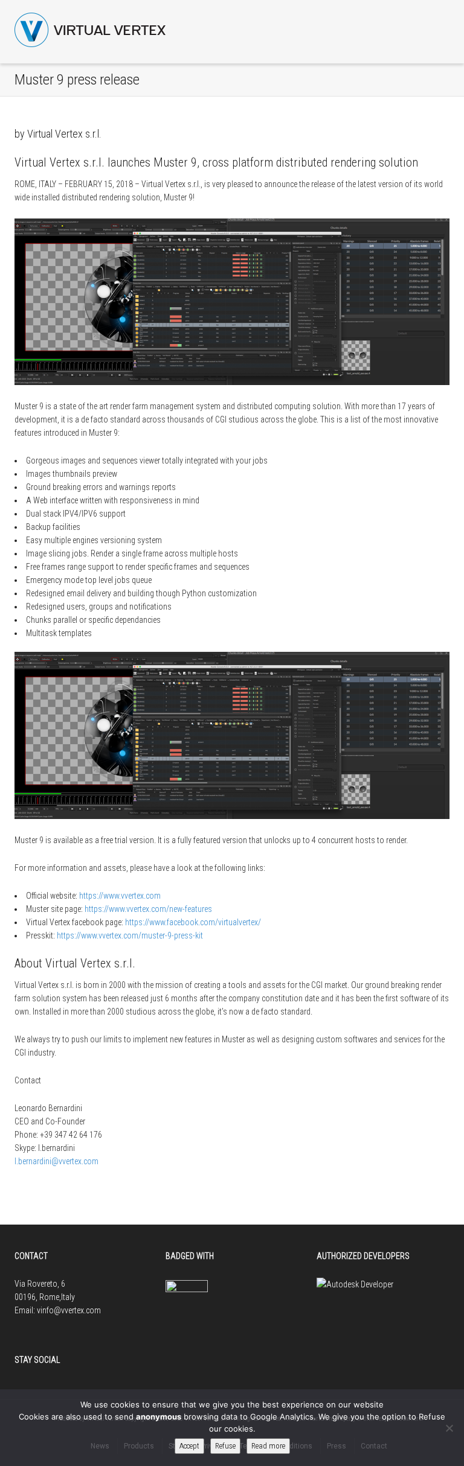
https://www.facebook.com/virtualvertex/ (193, 922)
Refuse (225, 1445)
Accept (189, 1445)
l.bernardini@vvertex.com (56, 1161)
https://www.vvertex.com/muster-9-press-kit (130, 935)
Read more (268, 1445)
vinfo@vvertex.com (69, 1310)
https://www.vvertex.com (120, 895)
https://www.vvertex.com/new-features (148, 909)
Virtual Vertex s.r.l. (64, 133)
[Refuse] (449, 1428)
